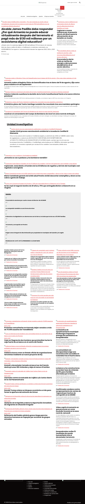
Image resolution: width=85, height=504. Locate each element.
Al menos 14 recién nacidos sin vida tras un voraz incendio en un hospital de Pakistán (42, 303)
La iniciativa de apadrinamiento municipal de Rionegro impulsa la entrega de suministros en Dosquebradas (67, 334)
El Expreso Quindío (49, 16)
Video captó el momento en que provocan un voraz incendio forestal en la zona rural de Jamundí (67, 410)
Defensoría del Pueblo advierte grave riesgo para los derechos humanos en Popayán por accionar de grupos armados (27, 417)
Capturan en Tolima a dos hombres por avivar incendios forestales (15, 259)
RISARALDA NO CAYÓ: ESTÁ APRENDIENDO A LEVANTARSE (23, 241)
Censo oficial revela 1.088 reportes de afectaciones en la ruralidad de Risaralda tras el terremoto (68, 258)
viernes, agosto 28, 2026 (72, 2)
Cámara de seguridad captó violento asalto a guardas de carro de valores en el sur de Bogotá (42, 258)
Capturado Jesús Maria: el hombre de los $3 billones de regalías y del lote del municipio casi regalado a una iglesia (42, 167)
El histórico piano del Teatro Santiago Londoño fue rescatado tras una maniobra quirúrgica (41, 104)
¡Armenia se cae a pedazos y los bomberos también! (25, 158)
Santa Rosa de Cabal (59, 15)
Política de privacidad (50, 485)
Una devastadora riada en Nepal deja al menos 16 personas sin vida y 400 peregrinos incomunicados (68, 279)
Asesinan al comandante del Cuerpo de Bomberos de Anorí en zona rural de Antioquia (39, 114)
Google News (47, 495)
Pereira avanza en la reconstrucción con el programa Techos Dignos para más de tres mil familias (16, 267)
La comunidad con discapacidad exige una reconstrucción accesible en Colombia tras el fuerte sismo (68, 353)
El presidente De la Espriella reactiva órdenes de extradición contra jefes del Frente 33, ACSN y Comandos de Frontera (15, 276)
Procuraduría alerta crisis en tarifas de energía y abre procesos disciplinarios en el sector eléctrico (67, 63)
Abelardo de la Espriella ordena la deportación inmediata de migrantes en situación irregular (28, 404)
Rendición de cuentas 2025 (51, 493)
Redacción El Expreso (11, 255)
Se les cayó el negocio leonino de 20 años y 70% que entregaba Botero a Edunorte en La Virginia (39, 187)
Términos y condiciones (50, 492)
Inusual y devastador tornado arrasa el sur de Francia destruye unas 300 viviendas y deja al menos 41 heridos (27, 366)
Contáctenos (47, 487)
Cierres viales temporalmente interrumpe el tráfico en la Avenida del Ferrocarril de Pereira (15, 304)
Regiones (57, 9)
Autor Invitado (11, 218)
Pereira (59, 12)
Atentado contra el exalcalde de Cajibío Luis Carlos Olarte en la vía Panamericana (28, 379)
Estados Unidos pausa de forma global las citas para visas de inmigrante (14, 251)
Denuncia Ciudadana (33, 488)
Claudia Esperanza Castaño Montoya (17, 210)
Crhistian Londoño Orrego (14, 243)
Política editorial (48, 483)
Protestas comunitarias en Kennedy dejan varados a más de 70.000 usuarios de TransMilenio (28, 329)
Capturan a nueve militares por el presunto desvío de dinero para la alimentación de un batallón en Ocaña (67, 34)
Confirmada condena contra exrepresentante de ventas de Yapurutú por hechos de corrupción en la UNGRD (68, 392)
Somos (46, 481)
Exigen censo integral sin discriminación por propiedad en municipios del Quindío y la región (35, 233)
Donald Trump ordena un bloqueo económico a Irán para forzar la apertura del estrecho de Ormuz (27, 391)
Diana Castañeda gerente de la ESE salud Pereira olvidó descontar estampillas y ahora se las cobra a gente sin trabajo (42, 177)
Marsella (59, 16)
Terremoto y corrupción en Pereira (16, 224)
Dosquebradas (59, 13)
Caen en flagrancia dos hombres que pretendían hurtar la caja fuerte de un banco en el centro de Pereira (28, 341)
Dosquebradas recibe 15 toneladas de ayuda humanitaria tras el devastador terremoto (66, 434)
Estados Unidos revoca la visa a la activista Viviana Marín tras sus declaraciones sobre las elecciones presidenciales (41, 280)
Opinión (41, 16)
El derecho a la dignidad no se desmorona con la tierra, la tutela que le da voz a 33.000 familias (35, 216)
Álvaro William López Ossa (14, 202)
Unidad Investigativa (32, 16)
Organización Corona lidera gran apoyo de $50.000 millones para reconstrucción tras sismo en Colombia (14, 286)
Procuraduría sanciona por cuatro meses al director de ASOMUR (26, 200)
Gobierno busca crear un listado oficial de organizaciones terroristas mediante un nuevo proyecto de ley (28, 354)
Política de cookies (49, 490)
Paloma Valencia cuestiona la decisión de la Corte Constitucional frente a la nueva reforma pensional (42, 95)
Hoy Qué (23, 16)
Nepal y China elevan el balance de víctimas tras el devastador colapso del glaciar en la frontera (15, 295)
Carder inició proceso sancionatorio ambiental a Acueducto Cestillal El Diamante (39, 132)
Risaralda (59, 10)
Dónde (30, 485)
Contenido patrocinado (50, 488)
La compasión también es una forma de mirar (20, 208)
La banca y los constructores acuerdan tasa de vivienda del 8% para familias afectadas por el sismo (68, 371)
